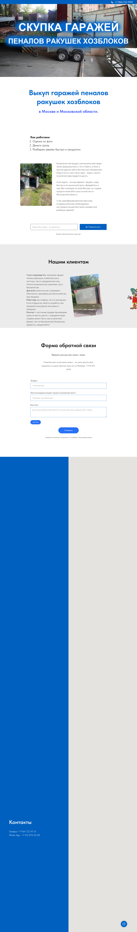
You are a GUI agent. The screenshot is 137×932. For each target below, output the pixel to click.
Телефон (33, 380)
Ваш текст (34, 405)
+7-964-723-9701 (124, 2)
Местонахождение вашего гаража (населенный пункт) (53, 393)
